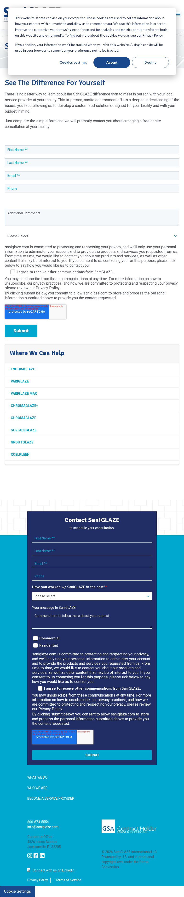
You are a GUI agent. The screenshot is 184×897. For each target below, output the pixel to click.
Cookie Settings (17, 891)
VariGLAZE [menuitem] (20, 381)
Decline (150, 62)
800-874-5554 (38, 822)
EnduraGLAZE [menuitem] (23, 369)
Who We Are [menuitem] (37, 788)
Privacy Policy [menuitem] (37, 880)
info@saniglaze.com (42, 827)
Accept (112, 62)
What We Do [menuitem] (37, 777)
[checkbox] (92, 641)
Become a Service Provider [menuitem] (50, 798)
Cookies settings (73, 62)
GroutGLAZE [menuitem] (22, 442)
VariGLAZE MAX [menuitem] (24, 393)
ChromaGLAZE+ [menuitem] (24, 406)
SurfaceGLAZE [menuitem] (23, 430)
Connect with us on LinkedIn (54, 870)
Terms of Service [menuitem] (68, 880)
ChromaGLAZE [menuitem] (23, 418)
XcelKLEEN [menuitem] (20, 454)
